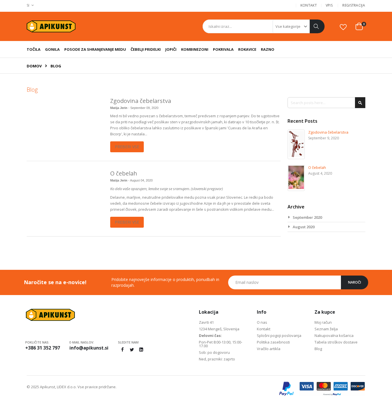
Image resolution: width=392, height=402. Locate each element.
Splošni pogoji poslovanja (279, 335)
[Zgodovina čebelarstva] (65, 124)
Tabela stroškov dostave (336, 342)
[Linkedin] (141, 349)
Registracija (353, 5)
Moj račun (323, 322)
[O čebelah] (65, 196)
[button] (343, 27)
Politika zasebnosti (273, 342)
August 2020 (304, 226)
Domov (34, 66)
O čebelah (123, 173)
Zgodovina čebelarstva (140, 101)
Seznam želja (326, 328)
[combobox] (263, 26)
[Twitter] (131, 349)
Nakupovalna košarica (334, 335)
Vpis (329, 5)
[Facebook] (122, 349)
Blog (318, 348)
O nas (262, 322)
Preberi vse (127, 146)
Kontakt (308, 5)
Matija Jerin (119, 108)
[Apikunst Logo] (51, 26)
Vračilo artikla (268, 348)
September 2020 (307, 217)
